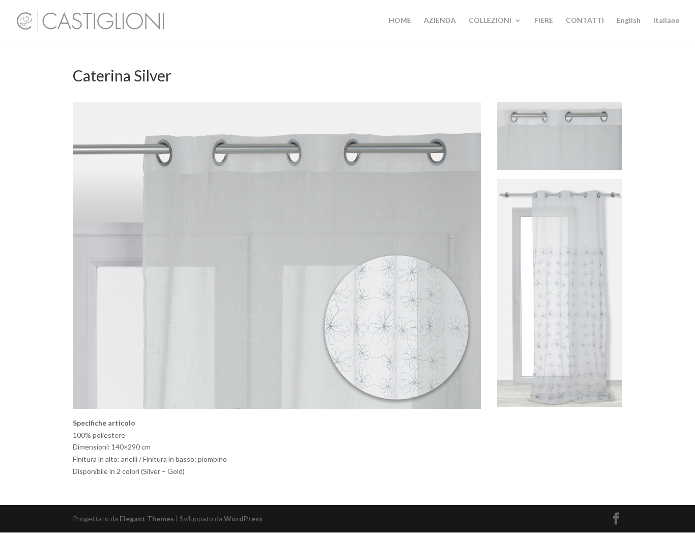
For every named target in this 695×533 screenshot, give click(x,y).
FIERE (543, 20)
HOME (400, 20)
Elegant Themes (147, 518)
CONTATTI (585, 20)
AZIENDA (440, 20)
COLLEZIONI (490, 20)
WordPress (243, 518)
